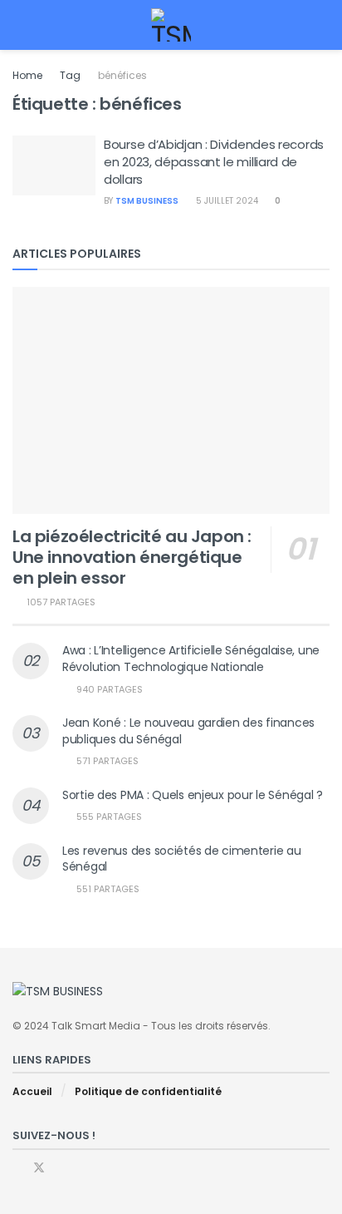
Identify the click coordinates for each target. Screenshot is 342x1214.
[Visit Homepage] (171, 25)
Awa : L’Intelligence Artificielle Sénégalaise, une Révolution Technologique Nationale (191, 658)
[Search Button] (322, 25)
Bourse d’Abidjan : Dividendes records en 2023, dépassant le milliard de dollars (214, 162)
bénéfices (122, 75)
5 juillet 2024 (225, 201)
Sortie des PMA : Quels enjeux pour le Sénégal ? (192, 795)
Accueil (32, 1091)
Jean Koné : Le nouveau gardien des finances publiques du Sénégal (188, 731)
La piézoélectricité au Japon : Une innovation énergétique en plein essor (132, 557)
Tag (70, 75)
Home (27, 75)
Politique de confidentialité (148, 1091)
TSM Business (146, 201)
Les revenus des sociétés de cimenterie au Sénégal (181, 859)
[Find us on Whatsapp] (61, 1167)
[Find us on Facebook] (17, 1167)
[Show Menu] (19, 25)
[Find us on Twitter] (39, 1167)
